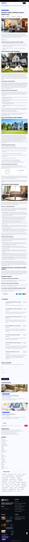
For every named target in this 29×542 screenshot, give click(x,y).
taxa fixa (2, 87)
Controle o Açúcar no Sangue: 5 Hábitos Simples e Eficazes (9, 432)
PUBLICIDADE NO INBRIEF (18, 508)
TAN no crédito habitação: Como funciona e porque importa (14, 308)
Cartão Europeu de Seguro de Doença (9, 475)
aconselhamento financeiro (10, 263)
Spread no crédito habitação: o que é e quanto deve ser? (13, 325)
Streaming (2, 466)
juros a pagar (25, 85)
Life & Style (2, 455)
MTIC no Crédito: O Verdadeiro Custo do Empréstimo (13, 334)
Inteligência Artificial (23, 482)
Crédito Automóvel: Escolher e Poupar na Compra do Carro (14, 342)
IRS (3, 484)
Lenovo (15, 484)
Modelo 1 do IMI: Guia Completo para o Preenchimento (8, 433)
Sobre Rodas (3, 464)
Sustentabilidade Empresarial (11, 489)
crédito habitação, (7, 261)
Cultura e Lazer (3, 442)
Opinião (2, 457)
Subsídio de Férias (4, 489)
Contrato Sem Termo (12, 477)
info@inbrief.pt (23, 516)
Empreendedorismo (4, 444)
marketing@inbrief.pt (18, 519)
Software (2, 465)
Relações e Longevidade (5, 487)
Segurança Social (3, 462)
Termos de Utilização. (5, 537)
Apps (2, 438)
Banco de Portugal (3, 264)
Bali (3, 475)
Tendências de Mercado (4, 467)
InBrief (4, 397)
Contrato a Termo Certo (5, 477)
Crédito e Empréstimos (6, 5)
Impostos (2, 449)
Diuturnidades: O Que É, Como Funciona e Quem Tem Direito (9, 521)
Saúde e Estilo (3, 461)
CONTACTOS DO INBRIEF (18, 511)
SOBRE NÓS (16, 501)
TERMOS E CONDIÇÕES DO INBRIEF (20, 506)
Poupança (2, 458)
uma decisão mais (16, 180)
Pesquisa (26, 425)
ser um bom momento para (11, 273)
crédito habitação (10, 238)
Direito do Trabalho (3, 443)
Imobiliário (2, 448)
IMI (9, 482)
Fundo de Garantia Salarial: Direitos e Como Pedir (12, 351)
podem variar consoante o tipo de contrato (7, 147)
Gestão (2, 447)
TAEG (18, 489)
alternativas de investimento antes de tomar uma (8, 111)
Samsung (11, 487)
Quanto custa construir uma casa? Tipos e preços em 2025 (13, 316)
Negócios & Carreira (4, 456)
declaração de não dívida (5, 479)
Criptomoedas (3, 441)
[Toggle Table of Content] (5, 39)
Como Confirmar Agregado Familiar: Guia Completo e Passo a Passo (10, 434)
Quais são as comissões (4, 141)
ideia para (16, 37)
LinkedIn (19, 484)
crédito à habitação (14, 87)
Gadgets (2, 446)
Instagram (18, 482)
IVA (11, 484)
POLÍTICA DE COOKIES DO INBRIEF (20, 509)
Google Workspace (4, 482)
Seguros (2, 463)
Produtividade (3, 459)
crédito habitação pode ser (8, 108)
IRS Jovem (7, 484)
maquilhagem (24, 484)
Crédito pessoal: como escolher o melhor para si (8, 414)
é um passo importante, (10, 202)
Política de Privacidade (5, 536)
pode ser (12, 93)
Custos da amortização (15, 137)
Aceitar (4, 539)
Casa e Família (3, 439)
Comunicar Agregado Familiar (19, 475)
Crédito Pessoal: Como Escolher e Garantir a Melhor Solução (10, 395)
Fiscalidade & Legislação (4, 445)
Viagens (2, 468)
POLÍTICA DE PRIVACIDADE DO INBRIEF (20, 503)
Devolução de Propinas (12, 479)
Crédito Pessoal (19, 477)
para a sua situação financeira (6, 222)
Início (2, 5)
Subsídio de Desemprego (21, 487)
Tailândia (22, 489)
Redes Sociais (3, 460)
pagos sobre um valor (4, 115)
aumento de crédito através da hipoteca (21, 203)
